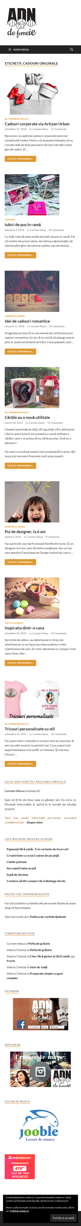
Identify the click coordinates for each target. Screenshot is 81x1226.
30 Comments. (57, 230)
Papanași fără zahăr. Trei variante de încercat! (38, 849)
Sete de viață (38, 967)
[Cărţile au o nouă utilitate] (40, 387)
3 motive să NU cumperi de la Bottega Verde (36, 881)
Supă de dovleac (17, 874)
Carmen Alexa (40, 129)
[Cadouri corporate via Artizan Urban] (40, 94)
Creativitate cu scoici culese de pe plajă (33, 855)
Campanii (10, 219)
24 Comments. (59, 633)
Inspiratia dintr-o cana (24, 627)
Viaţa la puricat (14, 623)
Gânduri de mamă (15, 316)
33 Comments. (57, 326)
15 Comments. (55, 422)
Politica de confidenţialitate (48, 916)
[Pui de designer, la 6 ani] (40, 501)
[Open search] (71, 49)
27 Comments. (59, 129)
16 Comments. (59, 734)
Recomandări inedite (17, 119)
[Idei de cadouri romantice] (40, 291)
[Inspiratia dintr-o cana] (40, 598)
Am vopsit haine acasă (21, 868)
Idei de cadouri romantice (27, 321)
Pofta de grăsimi (39, 943)
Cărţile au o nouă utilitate (27, 417)
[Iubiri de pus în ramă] (40, 194)
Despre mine (35, 822)
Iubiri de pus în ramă (23, 224)
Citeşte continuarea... (19, 158)
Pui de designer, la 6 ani (25, 531)
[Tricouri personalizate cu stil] (40, 699)
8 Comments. (53, 536)
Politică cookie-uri (19, 1211)
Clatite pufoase (17, 862)
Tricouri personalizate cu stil (30, 728)
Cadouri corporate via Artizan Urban (37, 123)
